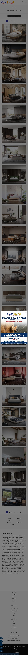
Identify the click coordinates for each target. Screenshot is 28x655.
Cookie (6, 654)
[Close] (26, 312)
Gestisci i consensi (14, 654)
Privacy (2, 654)
